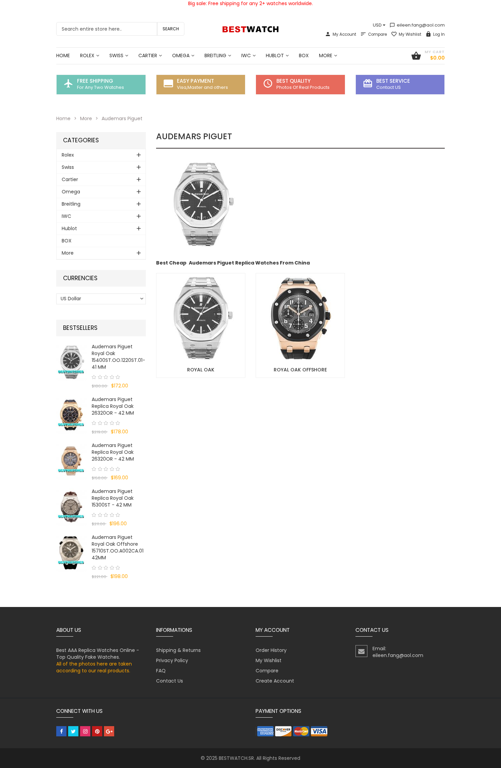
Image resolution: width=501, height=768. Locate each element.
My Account (344, 34)
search (171, 29)
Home (63, 118)
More (86, 118)
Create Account (275, 680)
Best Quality (293, 80)
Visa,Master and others (202, 87)
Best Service (393, 80)
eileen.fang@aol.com (417, 25)
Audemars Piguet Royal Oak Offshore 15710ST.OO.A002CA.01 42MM (117, 547)
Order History (271, 650)
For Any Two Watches (100, 87)
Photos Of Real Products (303, 87)
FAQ (161, 670)
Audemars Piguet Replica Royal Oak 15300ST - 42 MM (113, 498)
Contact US (388, 87)
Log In (439, 34)
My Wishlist (410, 34)
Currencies (80, 278)
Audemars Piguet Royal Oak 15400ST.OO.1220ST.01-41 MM (118, 356)
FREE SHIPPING (95, 80)
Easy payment (195, 80)
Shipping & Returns (178, 650)
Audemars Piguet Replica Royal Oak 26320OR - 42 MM (113, 406)
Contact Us (169, 680)
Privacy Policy (172, 660)
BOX (67, 240)
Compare (377, 34)
